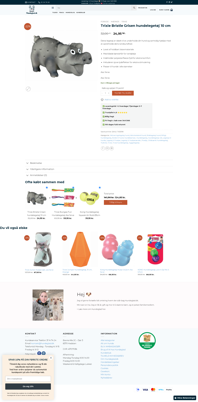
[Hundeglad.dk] (36, 10)
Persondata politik (109, 365)
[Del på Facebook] (103, 148)
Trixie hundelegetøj (120, 143)
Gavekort (105, 371)
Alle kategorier (108, 340)
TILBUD (55, 12)
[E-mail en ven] (107, 148)
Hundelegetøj (141, 138)
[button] (52, 7)
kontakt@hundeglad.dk (42, 343)
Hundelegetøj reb (155, 138)
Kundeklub (106, 353)
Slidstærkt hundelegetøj (158, 140)
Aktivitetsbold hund (138, 135)
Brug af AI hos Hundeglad (113, 349)
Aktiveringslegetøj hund (119, 135)
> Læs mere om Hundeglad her (91, 309)
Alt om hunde (107, 343)
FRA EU (61, 12)
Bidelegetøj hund (154, 135)
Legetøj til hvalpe (113, 140)
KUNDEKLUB (80, 12)
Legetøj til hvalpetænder (131, 140)
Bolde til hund (118, 138)
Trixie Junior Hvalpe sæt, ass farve (39, 270)
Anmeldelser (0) (38, 175)
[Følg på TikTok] (171, 2)
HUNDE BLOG (70, 12)
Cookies (104, 368)
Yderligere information (42, 169)
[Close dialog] (51, 358)
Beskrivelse (36, 163)
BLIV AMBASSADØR (110, 346)
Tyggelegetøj (134, 143)
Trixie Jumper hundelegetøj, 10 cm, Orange (77, 271)
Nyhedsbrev (106, 378)
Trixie (124, 22)
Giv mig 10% (28, 386)
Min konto (105, 374)
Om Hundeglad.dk (109, 359)
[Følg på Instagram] (169, 2)
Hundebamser (130, 138)
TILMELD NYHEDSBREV (112, 356)
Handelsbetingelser (110, 362)
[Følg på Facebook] (167, 2)
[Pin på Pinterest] (112, 148)
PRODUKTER (142, 8)
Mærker (115, 22)
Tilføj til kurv (122, 93)
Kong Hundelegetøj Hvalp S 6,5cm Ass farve (116, 271)
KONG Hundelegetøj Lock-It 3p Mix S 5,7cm (153, 271)
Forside (105, 22)
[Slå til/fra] (27, 163)
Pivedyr (144, 140)
